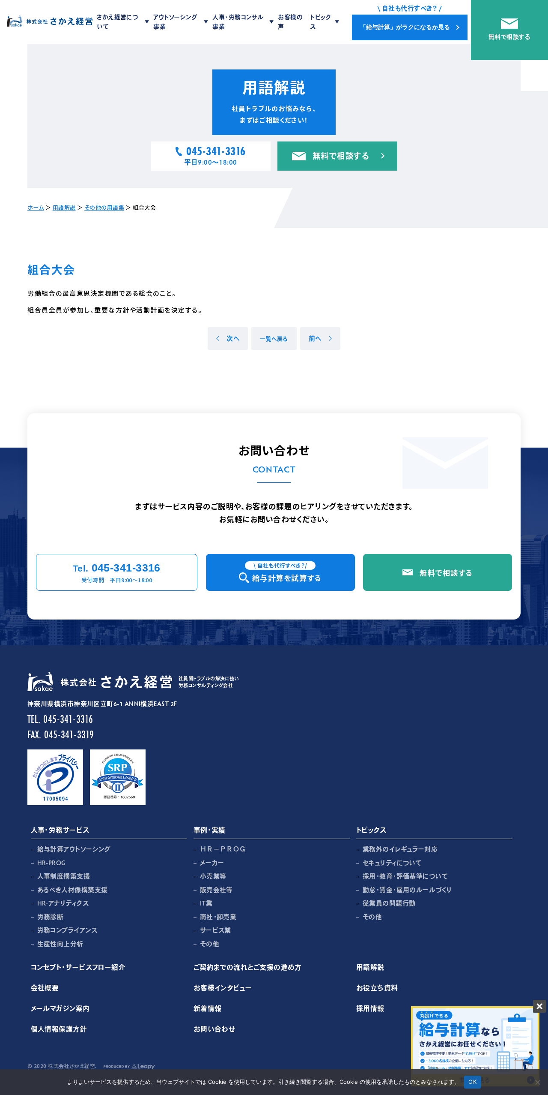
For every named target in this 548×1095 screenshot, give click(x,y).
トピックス (320, 21)
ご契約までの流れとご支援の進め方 (248, 967)
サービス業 (215, 930)
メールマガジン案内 (60, 1008)
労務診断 (50, 916)
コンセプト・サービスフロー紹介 (78, 967)
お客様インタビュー (223, 987)
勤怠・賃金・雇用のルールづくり (407, 889)
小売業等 (213, 876)
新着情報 (208, 1008)
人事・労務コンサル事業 (237, 21)
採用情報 (370, 1008)
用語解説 (64, 207)
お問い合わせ (215, 1028)
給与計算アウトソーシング (73, 849)
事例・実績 (210, 829)
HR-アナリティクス (63, 903)
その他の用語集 (104, 207)
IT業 (206, 903)
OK (472, 1081)
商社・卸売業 (218, 916)
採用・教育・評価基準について (405, 876)
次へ (232, 338)
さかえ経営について (117, 21)
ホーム (35, 207)
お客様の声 (290, 21)
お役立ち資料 (377, 987)
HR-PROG (51, 862)
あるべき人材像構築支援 (72, 889)
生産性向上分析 (60, 943)
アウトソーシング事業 (175, 21)
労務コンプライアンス (67, 930)
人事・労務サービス (60, 829)
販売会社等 (216, 889)
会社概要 (45, 987)
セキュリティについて (392, 862)
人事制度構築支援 (63, 876)
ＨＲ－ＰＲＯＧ (223, 849)
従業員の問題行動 (389, 903)
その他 (209, 943)
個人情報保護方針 (59, 1028)
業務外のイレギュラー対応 (400, 849)
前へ (315, 338)
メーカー (212, 862)
